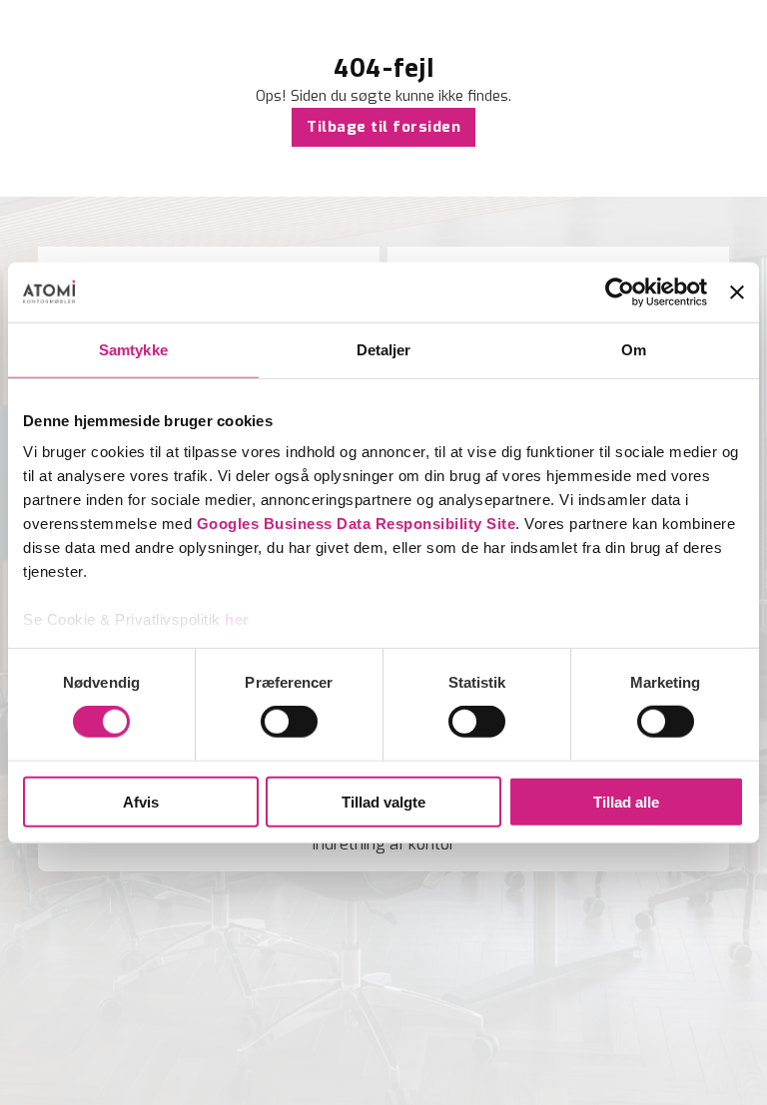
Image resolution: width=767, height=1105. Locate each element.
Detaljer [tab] (384, 348)
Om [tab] (633, 348)
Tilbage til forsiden (383, 127)
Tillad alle (626, 802)
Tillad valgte (383, 802)
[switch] (289, 722)
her (237, 619)
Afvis (141, 802)
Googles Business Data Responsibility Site (356, 523)
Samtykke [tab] (133, 348)
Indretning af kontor (384, 843)
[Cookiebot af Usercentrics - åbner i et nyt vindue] (619, 291)
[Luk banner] (737, 291)
